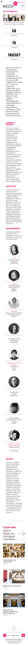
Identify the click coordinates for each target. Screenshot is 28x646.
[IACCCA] (10, 4)
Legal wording (16, 635)
